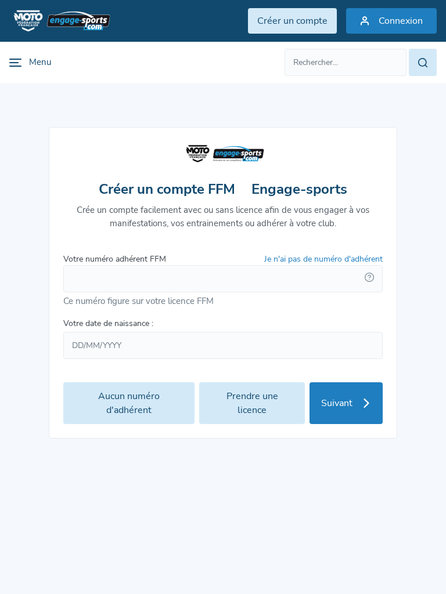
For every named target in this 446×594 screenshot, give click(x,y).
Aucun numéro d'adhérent (129, 403)
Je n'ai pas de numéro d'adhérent (323, 259)
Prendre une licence (252, 403)
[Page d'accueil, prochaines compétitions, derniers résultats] (59, 21)
